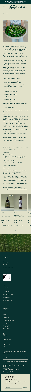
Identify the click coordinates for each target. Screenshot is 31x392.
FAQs (4, 314)
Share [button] (6, 13)
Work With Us (6, 297)
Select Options (6, 225)
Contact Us (6, 291)
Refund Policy (6, 328)
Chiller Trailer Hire (8, 303)
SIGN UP (25, 387)
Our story (5, 262)
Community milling (8, 267)
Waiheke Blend (5, 213)
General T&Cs (6, 317)
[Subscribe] (26, 358)
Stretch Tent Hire (7, 300)
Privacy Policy (6, 323)
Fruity (16, 213)
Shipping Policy (7, 326)
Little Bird (15, 45)
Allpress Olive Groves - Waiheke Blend (16, 189)
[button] (3, 7)
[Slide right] (18, 230)
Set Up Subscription (8, 294)
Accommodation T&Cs (9, 320)
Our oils (5, 265)
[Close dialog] (28, 375)
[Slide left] (12, 230)
